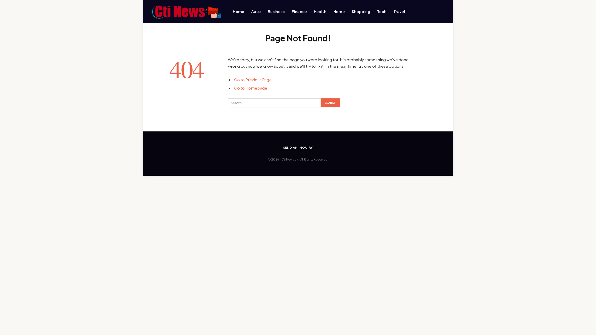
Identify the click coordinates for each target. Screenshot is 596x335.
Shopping (361, 11)
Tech (381, 11)
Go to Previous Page (253, 79)
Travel (399, 11)
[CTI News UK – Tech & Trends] (185, 11)
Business (276, 11)
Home (238, 11)
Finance (299, 11)
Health (320, 11)
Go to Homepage (250, 88)
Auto (256, 11)
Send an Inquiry (298, 147)
